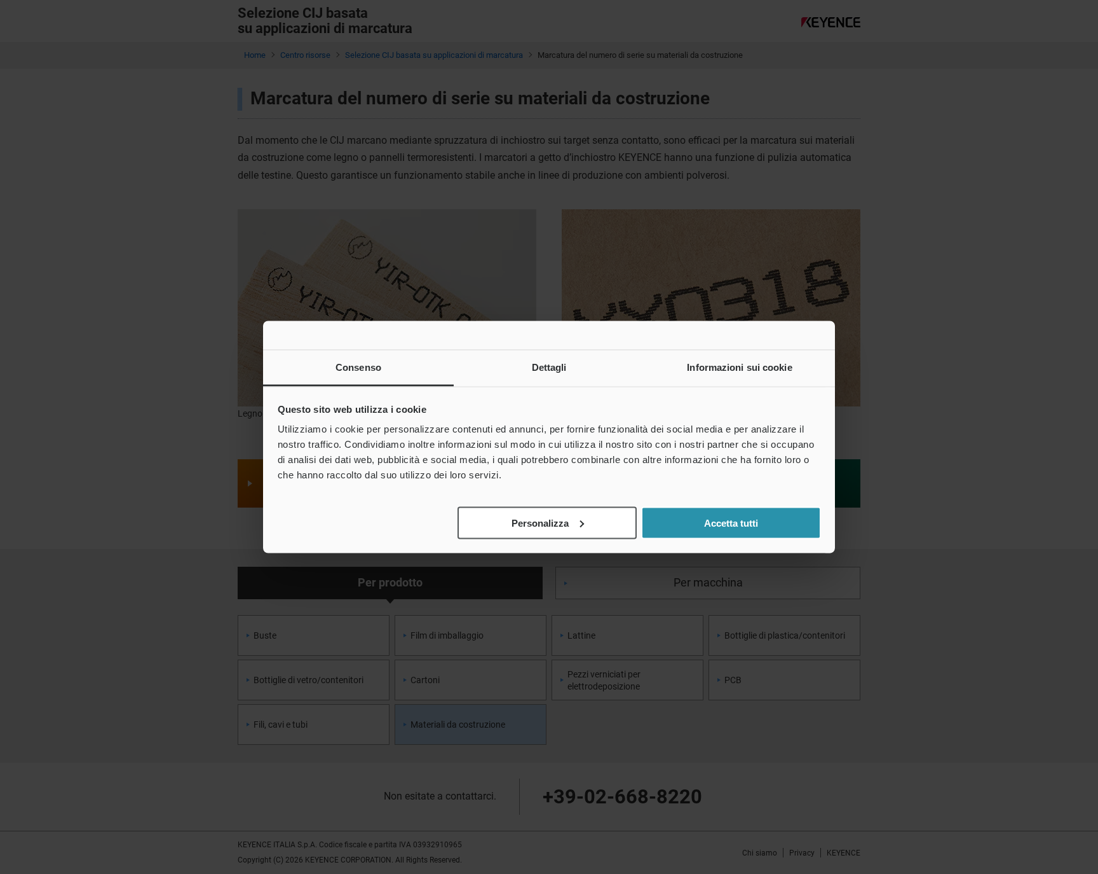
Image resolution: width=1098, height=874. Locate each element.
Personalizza (540, 522)
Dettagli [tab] (549, 367)
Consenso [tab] (358, 367)
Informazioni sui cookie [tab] (739, 367)
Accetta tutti (731, 522)
